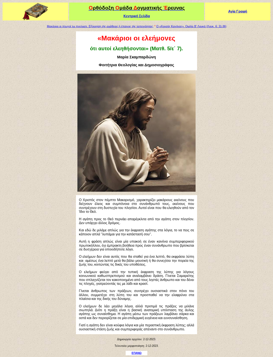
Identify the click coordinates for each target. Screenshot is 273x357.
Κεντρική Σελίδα (136, 16)
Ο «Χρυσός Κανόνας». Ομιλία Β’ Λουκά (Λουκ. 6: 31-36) (191, 26)
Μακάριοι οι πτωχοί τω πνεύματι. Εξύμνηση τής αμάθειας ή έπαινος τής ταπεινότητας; (100, 26)
